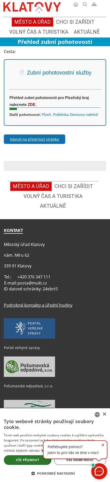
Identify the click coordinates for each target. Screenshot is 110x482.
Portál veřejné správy (22, 347)
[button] (55, 473)
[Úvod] (76, 5)
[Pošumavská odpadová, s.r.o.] (29, 375)
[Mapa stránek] (94, 5)
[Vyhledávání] (85, 5)
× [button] (104, 414)
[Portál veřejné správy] (29, 337)
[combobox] (97, 414)
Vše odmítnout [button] (80, 460)
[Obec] (32, 6)
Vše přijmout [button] (27, 460)
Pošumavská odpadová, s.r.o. (28, 386)
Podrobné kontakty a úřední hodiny (38, 305)
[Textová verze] (103, 6)
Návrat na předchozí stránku (34, 139)
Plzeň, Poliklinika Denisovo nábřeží (70, 115)
